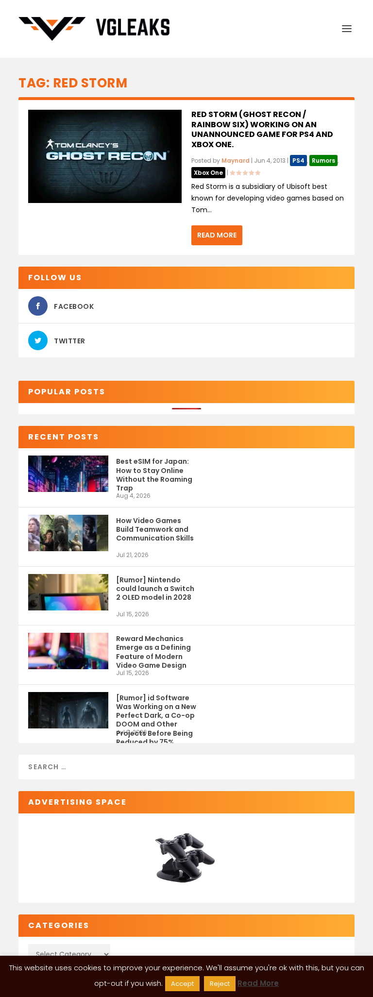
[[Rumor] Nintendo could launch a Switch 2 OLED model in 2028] (68, 592)
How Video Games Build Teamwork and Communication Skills (155, 529)
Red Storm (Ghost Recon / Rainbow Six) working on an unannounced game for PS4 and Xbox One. (262, 129)
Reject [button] (220, 983)
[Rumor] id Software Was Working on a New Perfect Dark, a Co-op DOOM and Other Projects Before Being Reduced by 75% (156, 710)
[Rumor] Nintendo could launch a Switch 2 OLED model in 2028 (155, 588)
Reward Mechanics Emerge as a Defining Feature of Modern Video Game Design (153, 651)
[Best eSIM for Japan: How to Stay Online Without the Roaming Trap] (68, 474)
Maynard (235, 160)
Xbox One (208, 173)
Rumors (323, 160)
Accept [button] (182, 983)
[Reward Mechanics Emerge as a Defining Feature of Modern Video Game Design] (68, 651)
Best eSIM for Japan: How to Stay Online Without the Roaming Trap (154, 474)
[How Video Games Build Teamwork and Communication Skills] (68, 533)
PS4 (298, 160)
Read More (217, 235)
